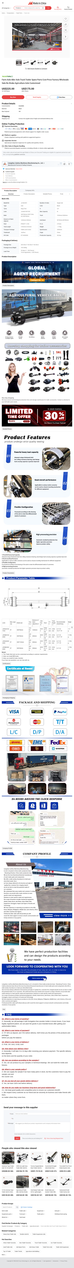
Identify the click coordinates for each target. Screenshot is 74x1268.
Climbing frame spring (61, 1214)
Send (17, 1138)
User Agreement (47, 1261)
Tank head (22, 1217)
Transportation (10, 13)
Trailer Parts (19, 13)
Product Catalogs (27, 1207)
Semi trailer (5, 1211)
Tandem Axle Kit (24, 1234)
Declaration (55, 1261)
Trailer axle (22, 1211)
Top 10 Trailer (7, 1251)
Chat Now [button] (62, 97)
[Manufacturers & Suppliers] (37, 3)
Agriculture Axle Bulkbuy (32, 1251)
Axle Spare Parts (20, 1247)
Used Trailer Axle (7, 1247)
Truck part (22, 1214)
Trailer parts (40, 1214)
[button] (66, 194)
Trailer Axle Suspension (62, 1247)
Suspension (40, 1211)
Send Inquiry (37, 97)
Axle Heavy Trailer (34, 1247)
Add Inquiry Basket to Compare (37, 69)
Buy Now (13, 97)
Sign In (4, 182)
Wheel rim (4, 1217)
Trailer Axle (26, 13)
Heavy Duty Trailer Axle (9, 1234)
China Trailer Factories (9, 1243)
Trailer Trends (18, 1251)
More (3, 1254)
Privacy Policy (63, 1261)
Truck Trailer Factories (41, 1243)
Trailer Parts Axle (47, 1247)
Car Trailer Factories (56, 1243)
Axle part (57, 1211)
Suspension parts (7, 1214)
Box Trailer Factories (25, 1243)
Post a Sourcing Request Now (53, 1138)
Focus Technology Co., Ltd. (25, 1261)
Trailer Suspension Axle (38, 1234)
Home (3, 13)
